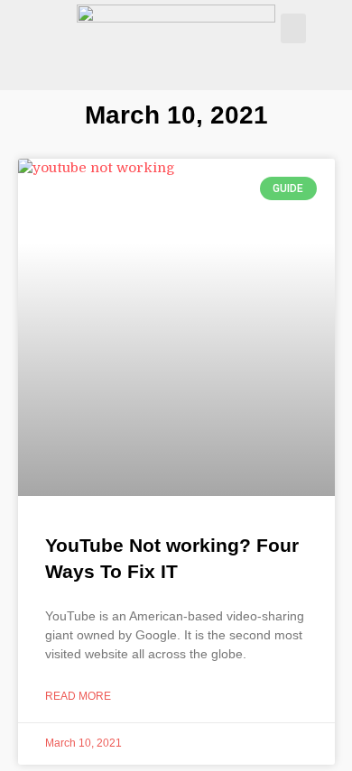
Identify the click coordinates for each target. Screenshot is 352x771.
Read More (78, 696)
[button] (293, 28)
